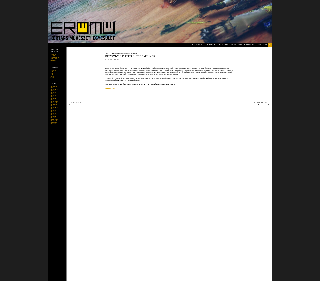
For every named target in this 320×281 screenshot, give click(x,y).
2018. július (53, 108)
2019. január (53, 99)
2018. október (53, 104)
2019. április (53, 95)
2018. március (53, 114)
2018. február (53, 116)
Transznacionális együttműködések (229, 44)
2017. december (54, 119)
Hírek (128, 53)
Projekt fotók (53, 54)
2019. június (53, 92)
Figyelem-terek (75, 103)
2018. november (54, 102)
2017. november (54, 120)
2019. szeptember (54, 87)
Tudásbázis (133, 53)
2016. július (53, 123)
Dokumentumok (249, 44)
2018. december (54, 101)
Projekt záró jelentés (261, 103)
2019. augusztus (54, 89)
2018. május (53, 111)
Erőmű (52, 73)
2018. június (53, 110)
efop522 (117, 59)
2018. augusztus (54, 107)
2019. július (53, 90)
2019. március (53, 96)
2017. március (53, 122)
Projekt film (53, 55)
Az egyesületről (197, 44)
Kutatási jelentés (110, 88)
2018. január (53, 117)
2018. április (53, 113)
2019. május (53, 93)
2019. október (53, 86)
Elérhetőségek (262, 44)
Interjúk (52, 76)
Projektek (210, 44)
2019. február (53, 98)
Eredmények (122, 53)
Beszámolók (115, 53)
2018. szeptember (54, 105)
